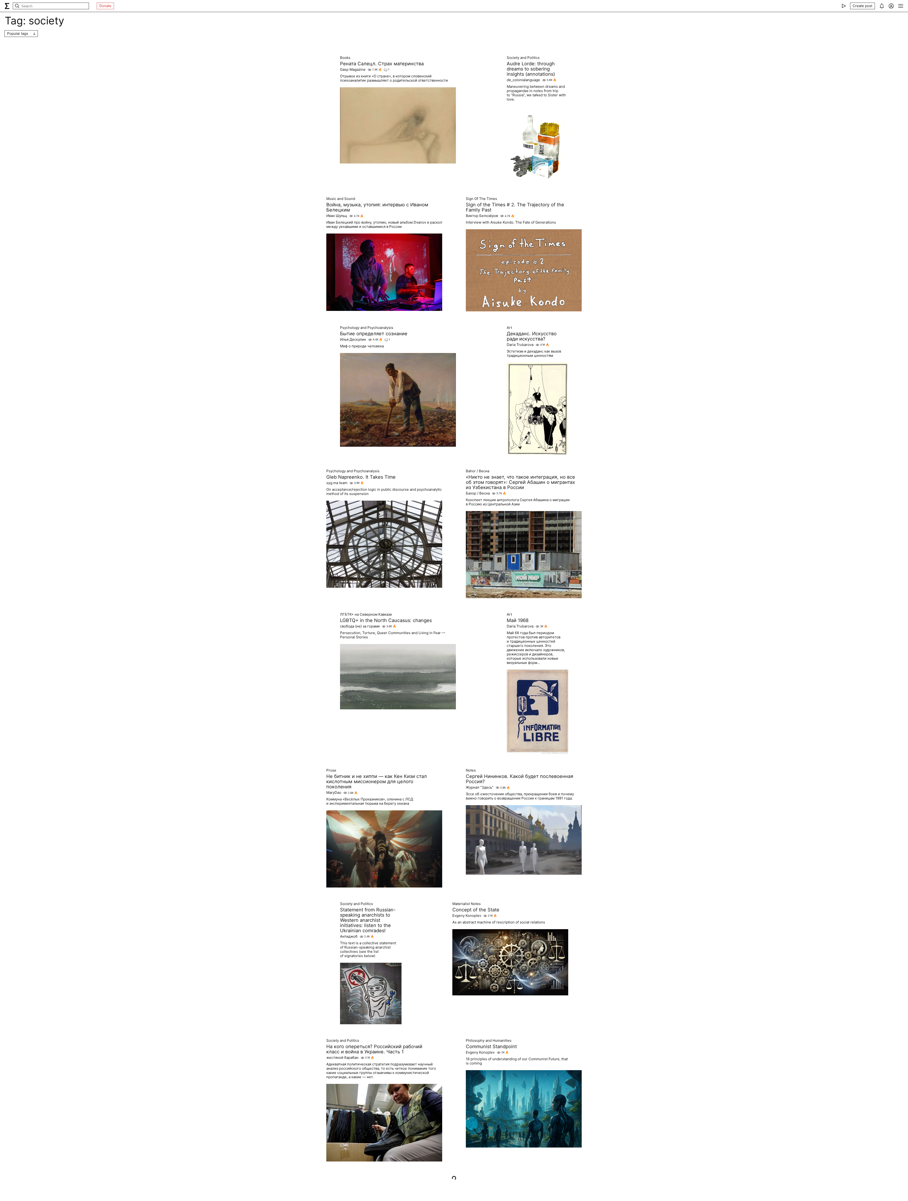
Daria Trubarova (520, 345)
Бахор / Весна (478, 493)
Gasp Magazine (353, 69)
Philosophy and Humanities (488, 1040)
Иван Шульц (336, 216)
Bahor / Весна (477, 471)
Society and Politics (523, 58)
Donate (105, 6)
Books (345, 58)
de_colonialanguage (523, 80)
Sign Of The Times (481, 199)
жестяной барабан (342, 1057)
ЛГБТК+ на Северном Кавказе (366, 614)
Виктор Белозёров (482, 216)
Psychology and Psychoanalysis (366, 328)
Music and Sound (340, 199)
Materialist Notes (466, 904)
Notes (471, 770)
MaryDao (333, 792)
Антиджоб (349, 936)
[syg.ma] (7, 6)
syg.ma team (336, 483)
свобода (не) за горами (360, 626)
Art (509, 328)
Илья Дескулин (353, 339)
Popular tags (17, 33)
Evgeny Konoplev (466, 916)
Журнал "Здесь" (479, 787)
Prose (331, 770)
